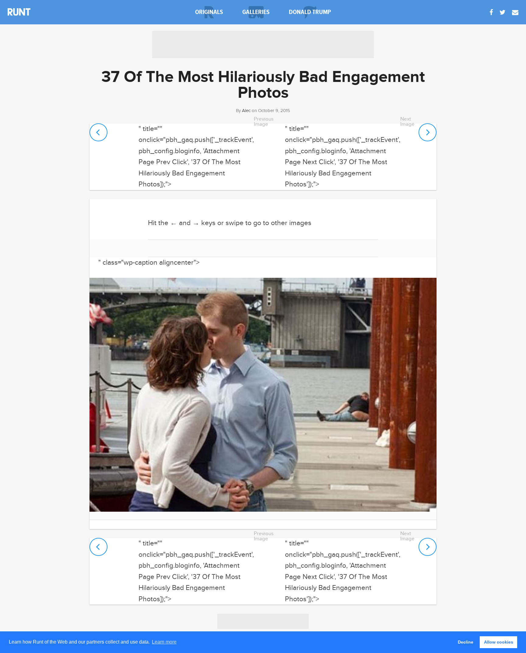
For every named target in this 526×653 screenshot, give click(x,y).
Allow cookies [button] (498, 642)
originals (209, 12)
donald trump (310, 12)
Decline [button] (465, 642)
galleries (256, 12)
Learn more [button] (164, 641)
